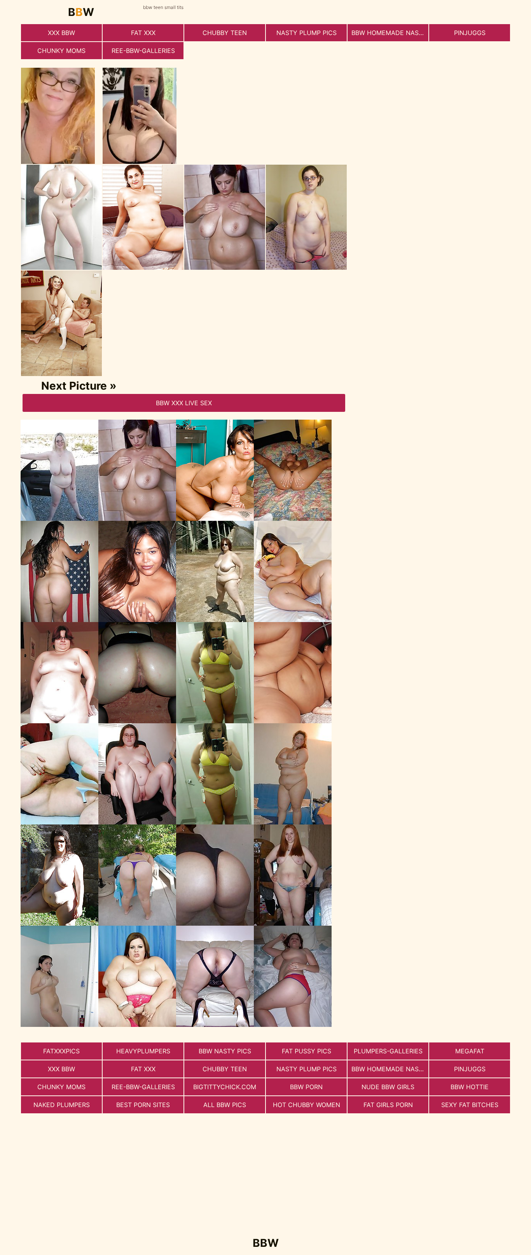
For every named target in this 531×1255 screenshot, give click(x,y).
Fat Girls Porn (388, 1105)
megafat (469, 1051)
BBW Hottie (470, 1087)
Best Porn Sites (143, 1105)
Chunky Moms (61, 50)
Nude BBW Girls (388, 1087)
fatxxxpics (61, 1051)
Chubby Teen (225, 33)
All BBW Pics (224, 1105)
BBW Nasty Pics (225, 1051)
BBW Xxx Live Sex (184, 403)
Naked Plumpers (61, 1105)
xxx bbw (61, 33)
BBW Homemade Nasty (389, 33)
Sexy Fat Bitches (469, 1105)
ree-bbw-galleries (143, 50)
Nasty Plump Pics (306, 33)
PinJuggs (470, 33)
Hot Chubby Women (306, 1105)
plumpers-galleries (388, 1051)
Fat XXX (143, 33)
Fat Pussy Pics (306, 1051)
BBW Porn (306, 1087)
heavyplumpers (143, 1051)
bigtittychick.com (224, 1087)
